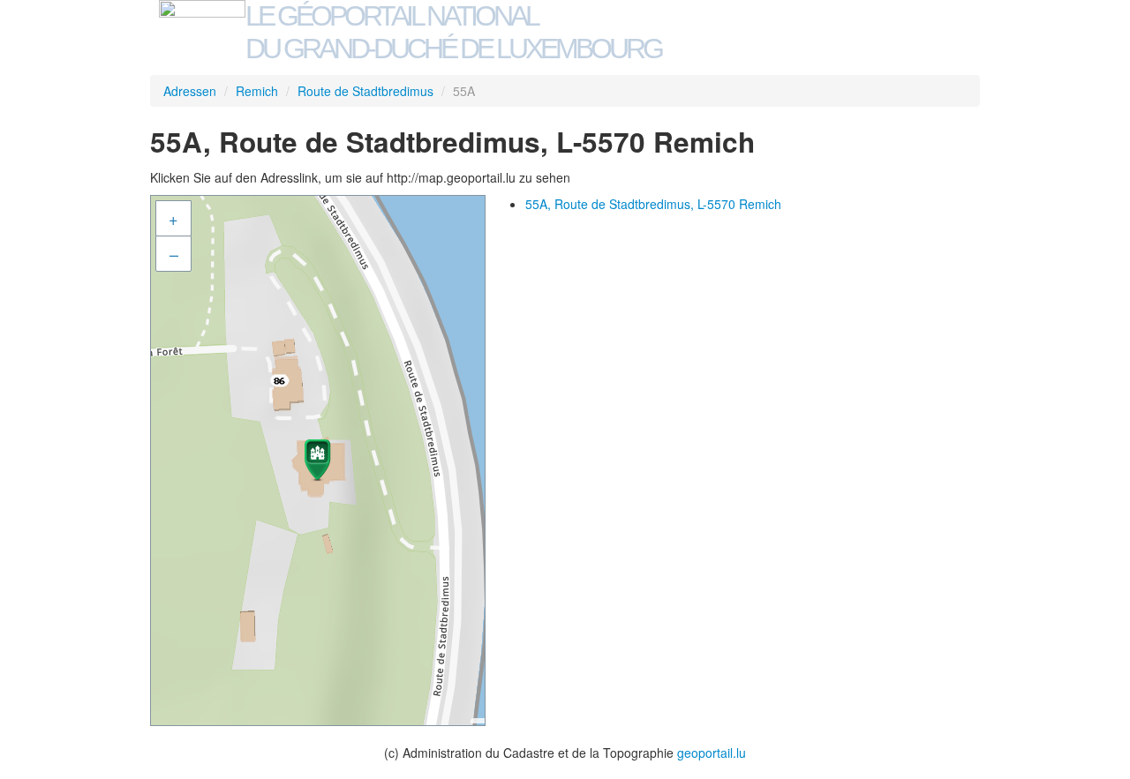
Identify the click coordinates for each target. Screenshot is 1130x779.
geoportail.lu (711, 752)
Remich (257, 91)
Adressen (189, 91)
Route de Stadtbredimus (365, 91)
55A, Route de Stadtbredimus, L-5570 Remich (653, 204)
